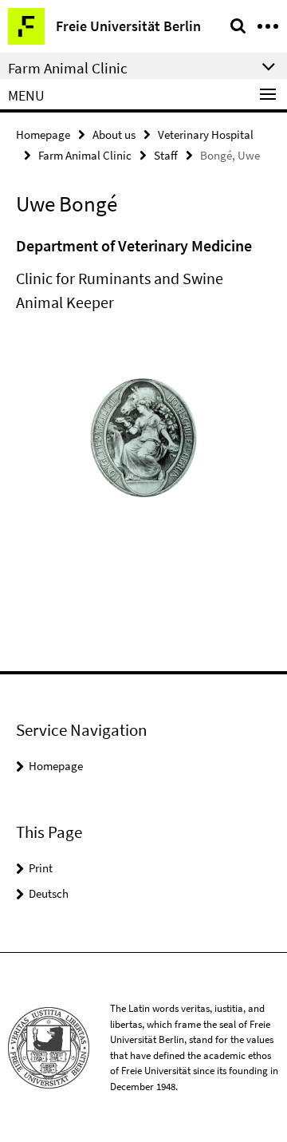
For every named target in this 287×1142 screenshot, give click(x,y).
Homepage (43, 134)
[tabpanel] (143, 274)
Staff (166, 155)
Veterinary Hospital (206, 134)
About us (114, 134)
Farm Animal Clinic (85, 155)
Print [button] (41, 867)
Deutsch (49, 893)
